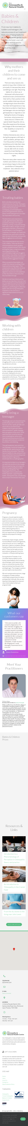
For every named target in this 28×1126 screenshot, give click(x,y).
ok (23, 1119)
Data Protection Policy (8, 1093)
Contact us (5, 1091)
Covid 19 (4, 1089)
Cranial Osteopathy (7, 1105)
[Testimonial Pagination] (3, 665)
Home (4, 1085)
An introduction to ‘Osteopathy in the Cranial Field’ (14, 896)
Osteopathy (5, 1103)
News (3, 1087)
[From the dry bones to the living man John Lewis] (14, 911)
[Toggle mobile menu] (25, 9)
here (11, 1119)
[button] (14, 959)
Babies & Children (7, 1107)
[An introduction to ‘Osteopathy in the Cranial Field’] (14, 883)
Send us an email (6, 1002)
